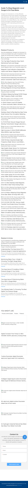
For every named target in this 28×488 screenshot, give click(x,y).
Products (22, 313)
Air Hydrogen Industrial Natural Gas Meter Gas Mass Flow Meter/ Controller (14, 425)
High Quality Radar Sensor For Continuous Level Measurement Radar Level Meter (14, 149)
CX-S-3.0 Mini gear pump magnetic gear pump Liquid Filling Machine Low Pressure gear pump (13, 167)
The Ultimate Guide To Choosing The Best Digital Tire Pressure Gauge (14, 290)
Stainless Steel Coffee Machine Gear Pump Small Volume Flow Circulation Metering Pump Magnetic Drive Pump (14, 113)
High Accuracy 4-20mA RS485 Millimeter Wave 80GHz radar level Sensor (13, 131)
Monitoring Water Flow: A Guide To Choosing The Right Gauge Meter (11, 260)
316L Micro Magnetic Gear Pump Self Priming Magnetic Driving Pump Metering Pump (13, 87)
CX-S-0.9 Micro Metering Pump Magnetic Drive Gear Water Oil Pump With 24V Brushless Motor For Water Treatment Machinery (13, 193)
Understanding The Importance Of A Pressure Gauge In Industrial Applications (13, 250)
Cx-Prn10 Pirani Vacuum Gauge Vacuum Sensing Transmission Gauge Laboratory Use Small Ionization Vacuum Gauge (13, 123)
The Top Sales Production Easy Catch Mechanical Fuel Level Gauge (12, 62)
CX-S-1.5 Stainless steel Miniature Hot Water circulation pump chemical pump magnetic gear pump (13, 220)
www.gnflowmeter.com (11, 485)
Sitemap (20, 485)
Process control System (7, 313)
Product (16, 313)
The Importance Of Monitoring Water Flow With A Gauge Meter (12, 280)
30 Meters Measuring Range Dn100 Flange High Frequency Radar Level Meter (14, 95)
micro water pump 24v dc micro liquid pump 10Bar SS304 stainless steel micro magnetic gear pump (13, 175)
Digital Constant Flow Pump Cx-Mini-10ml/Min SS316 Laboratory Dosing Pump (13, 334)
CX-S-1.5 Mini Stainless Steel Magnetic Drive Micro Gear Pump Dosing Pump (12, 183)
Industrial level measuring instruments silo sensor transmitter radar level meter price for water (13, 79)
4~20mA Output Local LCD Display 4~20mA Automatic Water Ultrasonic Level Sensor (14, 103)
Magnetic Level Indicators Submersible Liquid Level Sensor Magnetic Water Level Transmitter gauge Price (13, 70)
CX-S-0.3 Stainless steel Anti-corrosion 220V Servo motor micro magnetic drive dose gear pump (13, 228)
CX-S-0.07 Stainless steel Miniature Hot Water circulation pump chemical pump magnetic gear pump (13, 211)
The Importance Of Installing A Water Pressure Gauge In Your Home (12, 270)
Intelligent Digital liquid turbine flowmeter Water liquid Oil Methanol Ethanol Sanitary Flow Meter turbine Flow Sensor (14, 380)
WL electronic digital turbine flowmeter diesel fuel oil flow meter (13, 402)
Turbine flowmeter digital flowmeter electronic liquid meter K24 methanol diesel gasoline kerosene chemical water (13, 357)
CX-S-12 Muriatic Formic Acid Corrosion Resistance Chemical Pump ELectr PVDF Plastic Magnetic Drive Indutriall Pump (13, 159)
